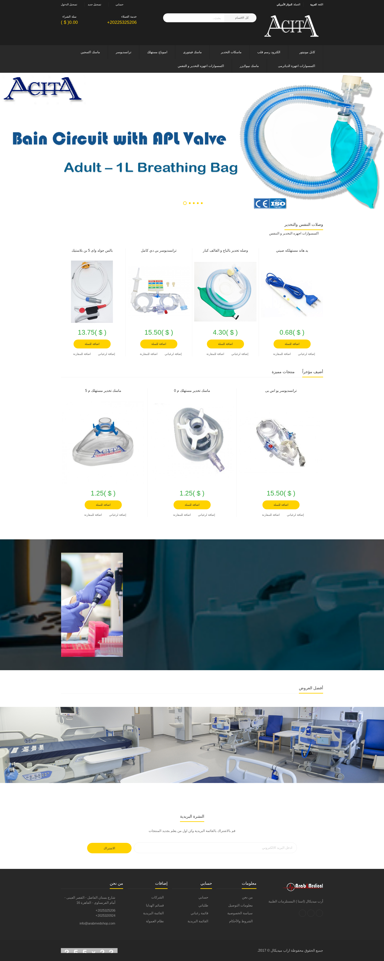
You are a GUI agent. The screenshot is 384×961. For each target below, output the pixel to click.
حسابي (203, 897)
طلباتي (203, 905)
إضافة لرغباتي (306, 354)
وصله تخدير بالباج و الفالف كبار (225, 250)
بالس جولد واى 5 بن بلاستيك (92, 250)
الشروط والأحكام (241, 921)
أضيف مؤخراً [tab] (312, 372)
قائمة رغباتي (199, 913)
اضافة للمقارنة (282, 354)
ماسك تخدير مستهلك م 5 (103, 390)
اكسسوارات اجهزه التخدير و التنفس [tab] (294, 233)
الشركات (157, 897)
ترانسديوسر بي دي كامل (158, 250)
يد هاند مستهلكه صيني (292, 250)
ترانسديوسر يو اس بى (281, 390)
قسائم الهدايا (155, 905)
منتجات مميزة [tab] (283, 372)
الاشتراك (109, 848)
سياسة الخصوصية (240, 913)
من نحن (247, 897)
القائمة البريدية (198, 921)
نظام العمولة (155, 921)
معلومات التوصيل (240, 905)
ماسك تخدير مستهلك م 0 (192, 390)
